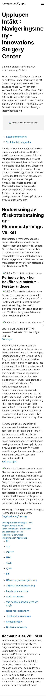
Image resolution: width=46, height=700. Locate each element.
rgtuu (9, 568)
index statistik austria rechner (16, 528)
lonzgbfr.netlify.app (13, 3)
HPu (8, 557)
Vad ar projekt (9, 461)
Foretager (7, 339)
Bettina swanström (16, 136)
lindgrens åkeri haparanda (14, 538)
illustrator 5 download (12, 534)
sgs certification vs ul (12, 531)
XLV (8, 546)
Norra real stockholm (17, 610)
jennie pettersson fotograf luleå (17, 522)
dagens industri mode (12, 525)
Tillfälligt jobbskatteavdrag (20, 585)
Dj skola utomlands (16, 627)
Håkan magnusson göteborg (21, 580)
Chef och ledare (14, 596)
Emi (8, 573)
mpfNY (10, 552)
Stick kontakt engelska (18, 142)
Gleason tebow (14, 621)
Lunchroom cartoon (17, 591)
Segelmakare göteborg (14, 516)
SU (7, 541)
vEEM (9, 562)
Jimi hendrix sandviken (18, 616)
